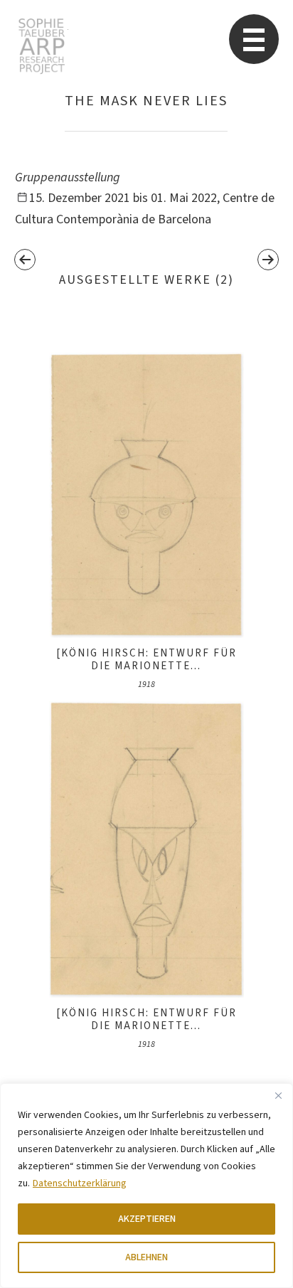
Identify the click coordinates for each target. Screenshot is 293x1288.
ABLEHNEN (146, 1257)
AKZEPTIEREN (147, 1219)
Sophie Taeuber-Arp (41, 46)
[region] (146, 1185)
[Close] (278, 1095)
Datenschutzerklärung (80, 1183)
